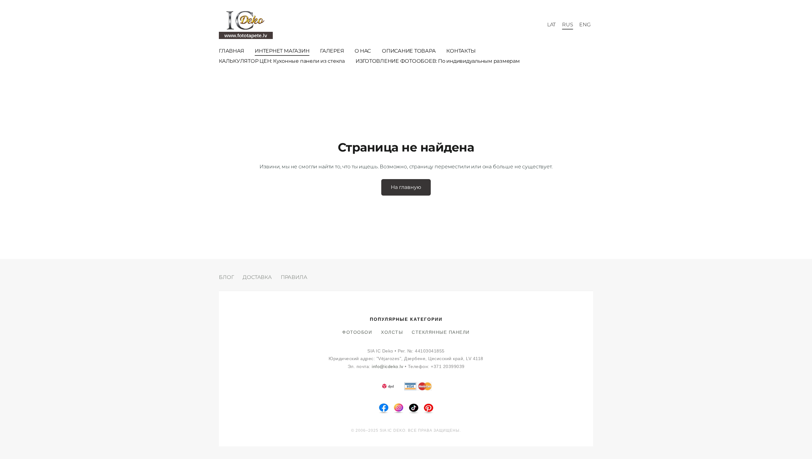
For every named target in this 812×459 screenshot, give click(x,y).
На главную (406, 187)
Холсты (392, 332)
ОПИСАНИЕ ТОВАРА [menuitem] (408, 51)
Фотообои (357, 332)
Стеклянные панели (441, 332)
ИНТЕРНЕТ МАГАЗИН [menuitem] (282, 51)
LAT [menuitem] (551, 25)
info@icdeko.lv (387, 366)
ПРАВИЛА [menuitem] (294, 277)
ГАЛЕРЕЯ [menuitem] (332, 51)
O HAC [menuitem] (363, 51)
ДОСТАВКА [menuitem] (257, 277)
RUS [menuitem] (567, 25)
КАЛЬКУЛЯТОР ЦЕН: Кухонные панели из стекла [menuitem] (282, 61)
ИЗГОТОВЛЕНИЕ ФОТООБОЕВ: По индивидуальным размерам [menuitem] (438, 61)
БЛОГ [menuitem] (226, 277)
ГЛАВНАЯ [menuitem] (231, 51)
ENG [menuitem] (585, 25)
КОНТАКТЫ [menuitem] (460, 51)
